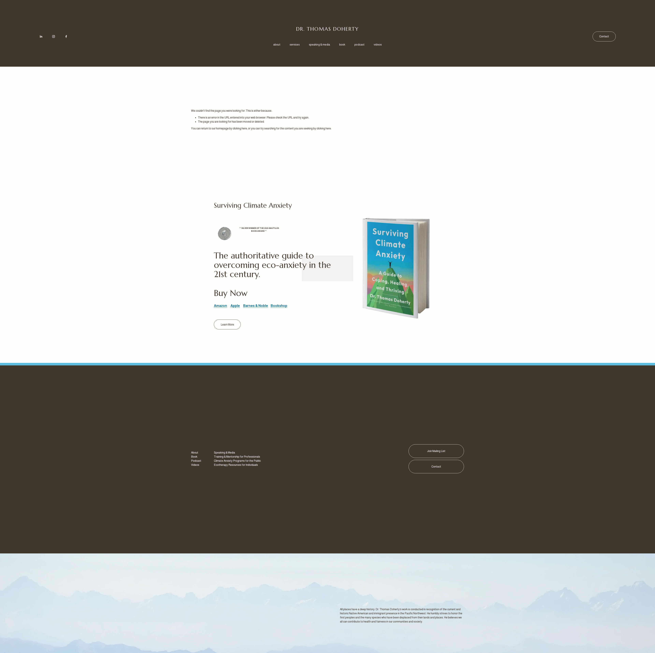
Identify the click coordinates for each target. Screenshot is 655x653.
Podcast (359, 44)
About (276, 44)
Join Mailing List (436, 451)
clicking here (240, 128)
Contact (604, 36)
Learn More (227, 324)
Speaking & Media (319, 44)
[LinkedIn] (41, 36)
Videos (378, 44)
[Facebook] (66, 36)
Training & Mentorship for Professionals (237, 456)
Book (342, 44)
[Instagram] (53, 36)
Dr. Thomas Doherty (327, 29)
